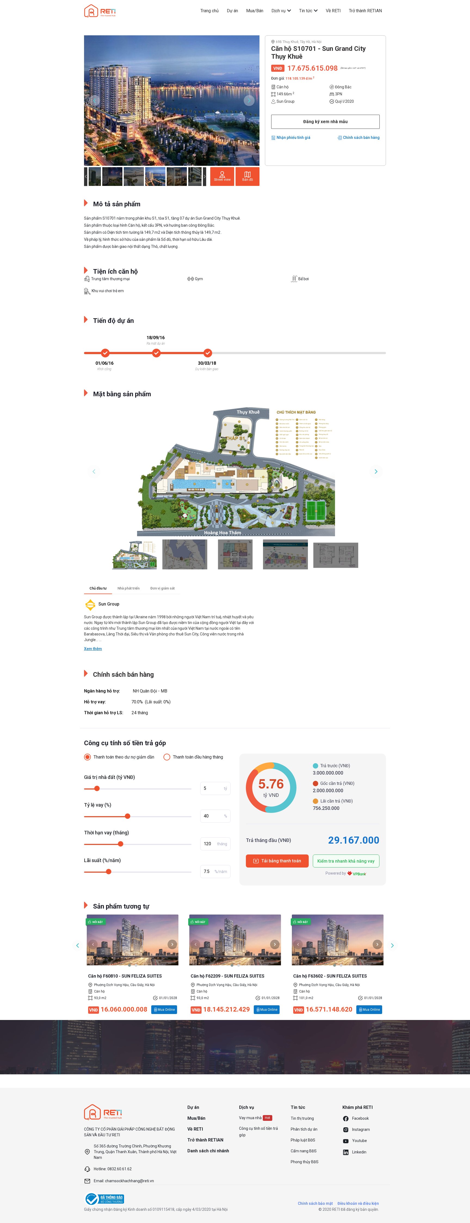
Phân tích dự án (304, 1129)
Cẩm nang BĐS (304, 1151)
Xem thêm (93, 649)
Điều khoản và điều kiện (358, 1203)
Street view (222, 180)
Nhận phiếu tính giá (293, 137)
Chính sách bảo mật (315, 1203)
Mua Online (166, 1010)
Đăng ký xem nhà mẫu (325, 121)
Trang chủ (209, 10)
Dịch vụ (279, 10)
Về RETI (333, 10)
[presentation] (93, 944)
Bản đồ (247, 180)
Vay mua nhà (250, 1118)
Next (249, 100)
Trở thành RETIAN (365, 10)
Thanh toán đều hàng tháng (198, 757)
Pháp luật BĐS (303, 1140)
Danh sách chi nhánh (208, 1150)
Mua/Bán (254, 10)
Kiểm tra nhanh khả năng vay (346, 861)
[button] (129, 965)
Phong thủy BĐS (305, 1162)
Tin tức (306, 10)
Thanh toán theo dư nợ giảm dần (124, 757)
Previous (94, 100)
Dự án (232, 10)
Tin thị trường (302, 1118)
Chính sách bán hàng (361, 137)
